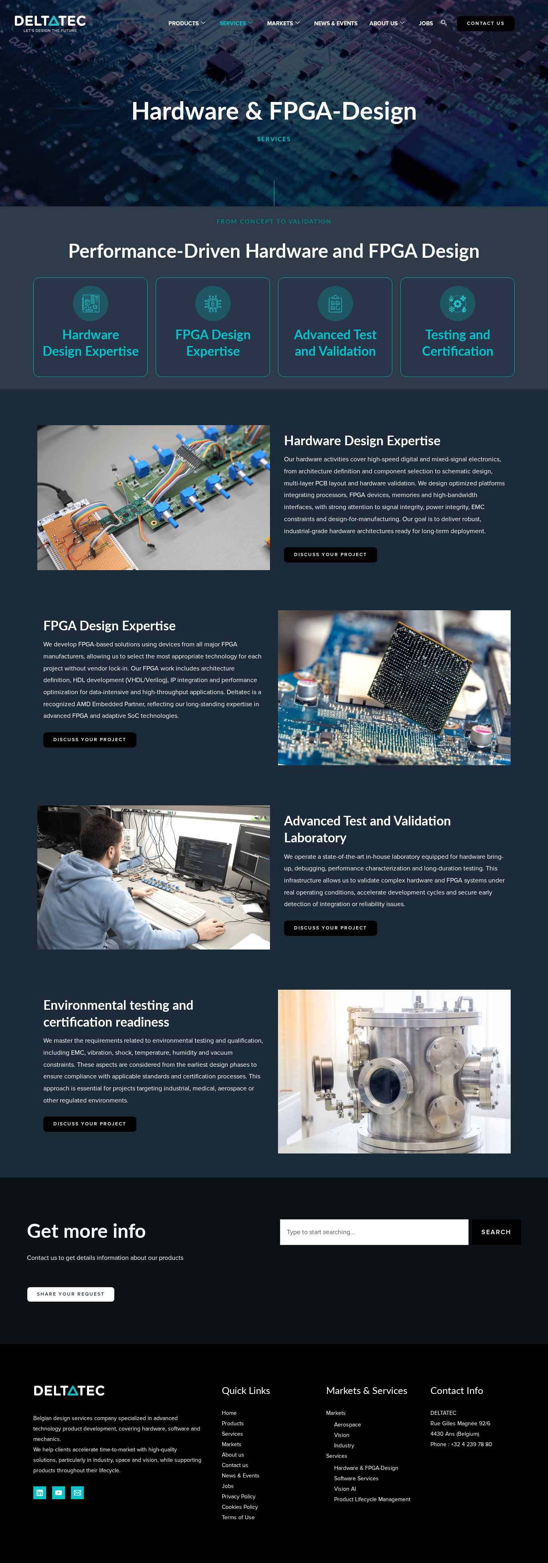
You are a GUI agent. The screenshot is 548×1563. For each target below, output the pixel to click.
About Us (383, 23)
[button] (444, 24)
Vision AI (345, 1489)
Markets (280, 23)
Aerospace (347, 1424)
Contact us (235, 1465)
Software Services (356, 1478)
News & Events (335, 23)
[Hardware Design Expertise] (90, 303)
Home (229, 1413)
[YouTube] (58, 1492)
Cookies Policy (240, 1507)
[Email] (77, 1492)
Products (183, 23)
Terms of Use (238, 1517)
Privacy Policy (239, 1496)
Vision (341, 1435)
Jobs (426, 23)
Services (233, 23)
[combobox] (374, 1232)
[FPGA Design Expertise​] (213, 303)
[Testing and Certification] (457, 303)
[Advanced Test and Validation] (335, 303)
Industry (344, 1445)
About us (233, 1454)
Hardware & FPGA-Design (366, 1468)
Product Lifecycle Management (372, 1499)
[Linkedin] (39, 1492)
